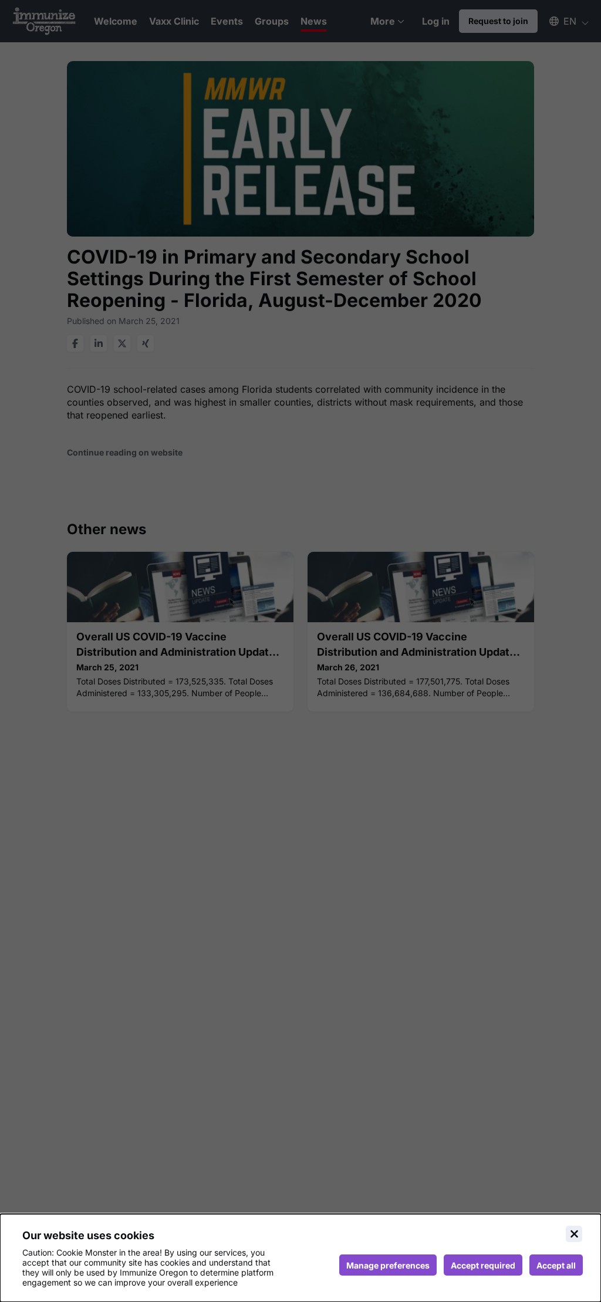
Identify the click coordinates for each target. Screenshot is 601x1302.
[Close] (574, 1234)
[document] (300, 1258)
